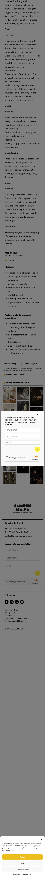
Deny (23, 863)
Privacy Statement (26, 874)
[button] (41, 839)
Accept (22, 857)
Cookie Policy (16, 874)
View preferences (22, 870)
